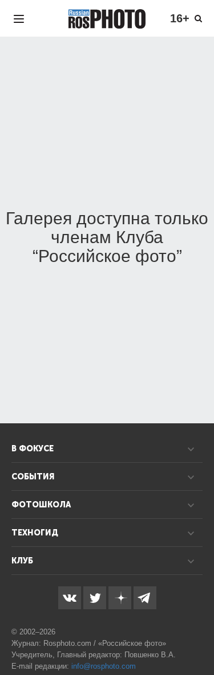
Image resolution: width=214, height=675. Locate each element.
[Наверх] (199, 637)
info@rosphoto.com (103, 666)
